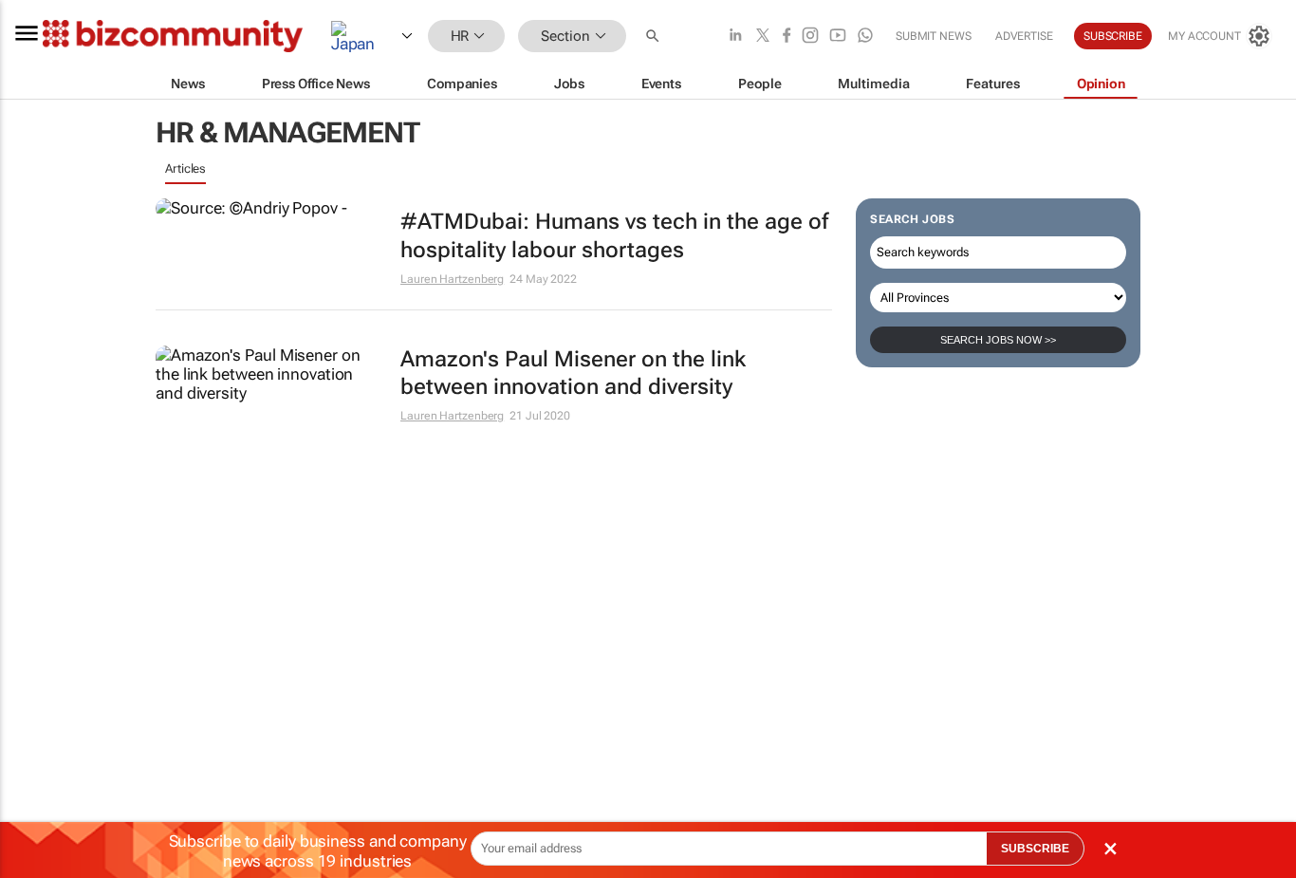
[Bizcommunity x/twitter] (762, 36)
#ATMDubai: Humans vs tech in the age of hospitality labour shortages (614, 236)
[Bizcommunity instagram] (810, 36)
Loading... (192, 470)
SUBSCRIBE (1035, 848)
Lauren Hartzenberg (452, 279)
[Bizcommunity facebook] (786, 36)
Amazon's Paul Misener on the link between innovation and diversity (573, 373)
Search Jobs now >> (998, 340)
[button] (654, 36)
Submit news (934, 36)
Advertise (1024, 36)
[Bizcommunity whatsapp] (865, 36)
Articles (185, 168)
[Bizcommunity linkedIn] (735, 36)
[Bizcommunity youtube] (837, 36)
